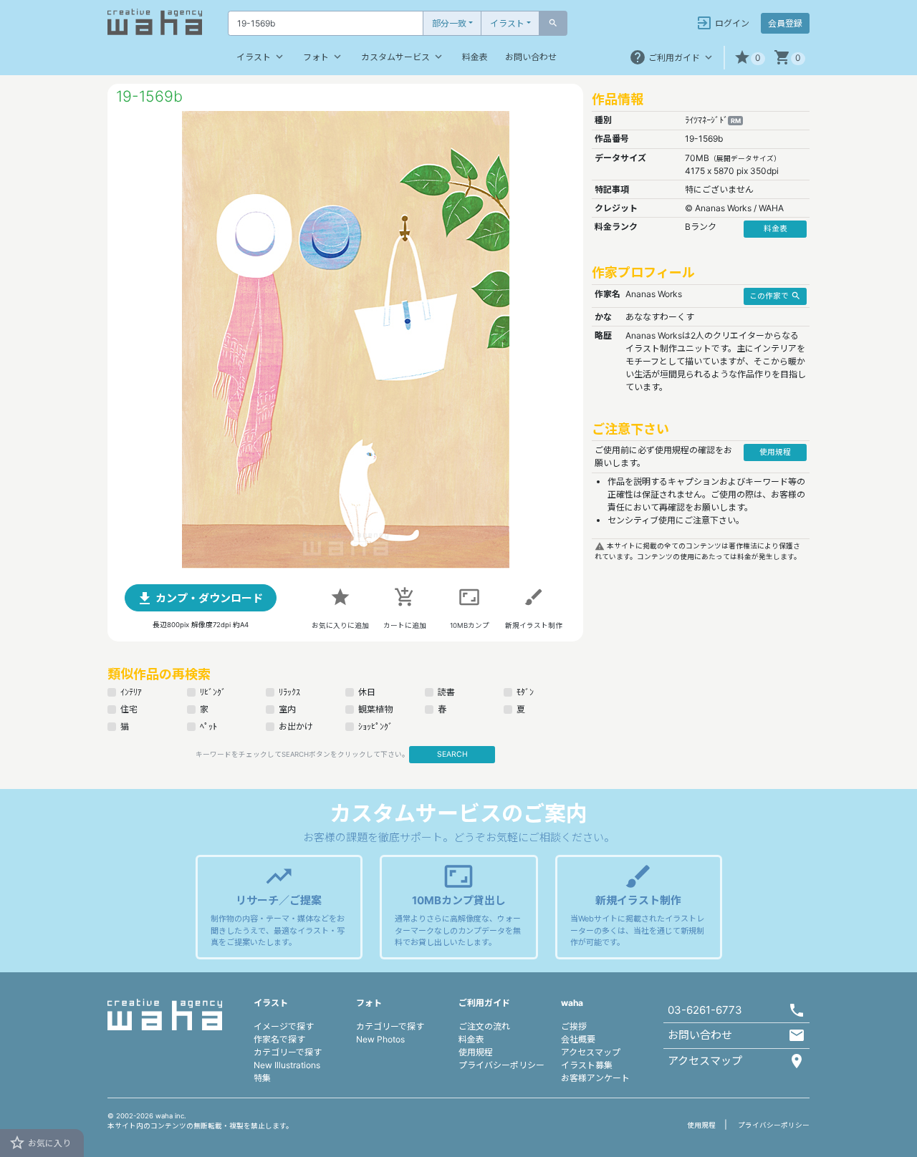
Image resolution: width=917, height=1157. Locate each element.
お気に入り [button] (40, 1142)
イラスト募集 (587, 1065)
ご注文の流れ (484, 1026)
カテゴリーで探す (288, 1052)
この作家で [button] (775, 296)
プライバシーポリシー (501, 1065)
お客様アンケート (595, 1078)
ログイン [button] (722, 23)
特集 (262, 1078)
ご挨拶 (574, 1026)
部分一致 (449, 23)
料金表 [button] (775, 228)
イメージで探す (284, 1026)
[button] (749, 57)
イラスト (507, 23)
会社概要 (578, 1039)
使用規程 (475, 1052)
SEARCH (452, 754)
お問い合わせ (531, 57)
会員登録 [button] (785, 23)
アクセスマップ (590, 1052)
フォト (323, 56)
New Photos (380, 1039)
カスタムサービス (403, 56)
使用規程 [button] (775, 452)
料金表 (475, 57)
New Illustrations (287, 1065)
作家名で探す (279, 1039)
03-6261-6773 (705, 1010)
